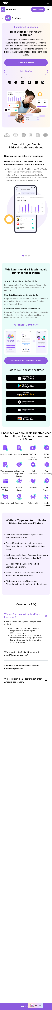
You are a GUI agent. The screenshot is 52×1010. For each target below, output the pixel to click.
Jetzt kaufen (26, 71)
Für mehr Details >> (26, 324)
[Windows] (9, 82)
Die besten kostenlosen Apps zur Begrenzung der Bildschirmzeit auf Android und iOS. (27, 556)
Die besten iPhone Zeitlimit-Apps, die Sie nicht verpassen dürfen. (24, 536)
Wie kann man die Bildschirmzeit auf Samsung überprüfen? (22, 565)
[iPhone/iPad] (22, 82)
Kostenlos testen (26, 62)
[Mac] (15, 82)
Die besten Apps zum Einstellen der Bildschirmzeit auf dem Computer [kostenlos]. (27, 583)
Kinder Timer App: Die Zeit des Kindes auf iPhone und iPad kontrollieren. (25, 574)
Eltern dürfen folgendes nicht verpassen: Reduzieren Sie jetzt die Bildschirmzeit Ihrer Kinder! (25, 546)
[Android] (29, 82)
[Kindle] (36, 82)
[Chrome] (42, 82)
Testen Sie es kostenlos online (26, 360)
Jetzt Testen (38, 9)
